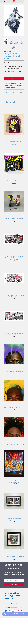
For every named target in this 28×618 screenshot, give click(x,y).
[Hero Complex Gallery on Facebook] (11, 603)
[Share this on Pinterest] (13, 92)
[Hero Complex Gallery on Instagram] (16, 603)
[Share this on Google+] (17, 92)
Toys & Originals (17, 85)
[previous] (5, 20)
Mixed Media (11, 87)
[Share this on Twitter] (6, 92)
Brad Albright (8, 51)
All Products (14, 83)
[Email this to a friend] (21, 92)
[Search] (22, 1)
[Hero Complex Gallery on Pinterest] (14, 603)
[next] (23, 20)
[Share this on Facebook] (10, 92)
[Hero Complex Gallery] (14, 1)
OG (11, 85)
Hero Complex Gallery (16, 607)
